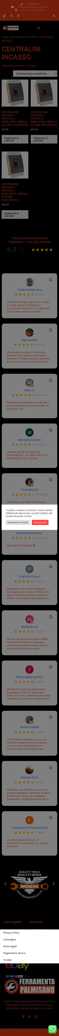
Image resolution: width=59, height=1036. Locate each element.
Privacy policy (11, 932)
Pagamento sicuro (14, 953)
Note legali (10, 946)
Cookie (7, 960)
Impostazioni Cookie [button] (18, 522)
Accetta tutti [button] (40, 522)
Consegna (9, 939)
